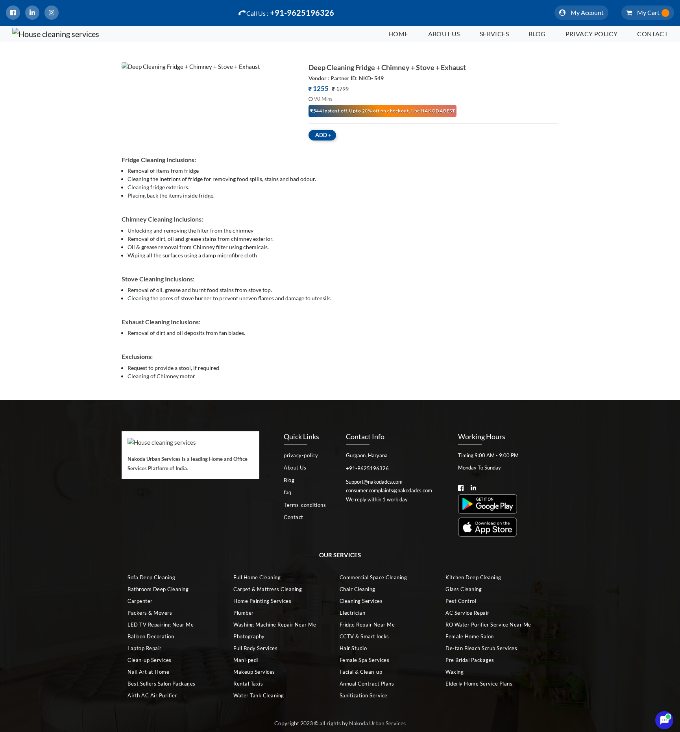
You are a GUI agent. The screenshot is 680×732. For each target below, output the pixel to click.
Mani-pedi (245, 660)
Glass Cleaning (463, 589)
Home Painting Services (262, 601)
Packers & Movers (150, 613)
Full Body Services (255, 648)
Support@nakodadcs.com (374, 482)
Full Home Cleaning (257, 577)
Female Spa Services (365, 660)
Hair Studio (353, 648)
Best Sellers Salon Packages (162, 683)
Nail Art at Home (148, 672)
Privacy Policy (591, 33)
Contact (652, 33)
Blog (537, 33)
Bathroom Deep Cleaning (158, 589)
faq (288, 492)
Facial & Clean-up (361, 672)
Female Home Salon (469, 636)
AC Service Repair (467, 613)
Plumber (243, 613)
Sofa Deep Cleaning (151, 577)
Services (494, 33)
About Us (444, 33)
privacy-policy (301, 455)
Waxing (454, 672)
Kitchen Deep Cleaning (473, 577)
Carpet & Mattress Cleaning (267, 589)
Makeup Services (254, 672)
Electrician (353, 613)
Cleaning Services (361, 601)
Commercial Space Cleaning (373, 577)
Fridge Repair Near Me (367, 624)
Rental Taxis (248, 683)
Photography (249, 636)
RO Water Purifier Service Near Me (488, 624)
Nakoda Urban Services (377, 723)
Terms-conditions (305, 505)
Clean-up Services (150, 660)
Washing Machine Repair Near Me (274, 624)
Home (398, 33)
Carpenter (140, 601)
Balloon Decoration (151, 636)
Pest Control (460, 601)
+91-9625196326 (290, 12)
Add (323, 134)
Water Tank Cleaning (258, 695)
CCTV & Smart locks (364, 636)
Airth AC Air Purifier (152, 695)
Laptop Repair (145, 648)
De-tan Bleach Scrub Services (481, 648)
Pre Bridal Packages (469, 660)
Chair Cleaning (357, 589)
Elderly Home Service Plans (478, 683)
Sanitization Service (364, 695)
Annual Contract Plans (367, 683)
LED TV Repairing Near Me (161, 624)
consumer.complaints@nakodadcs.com (389, 490)
